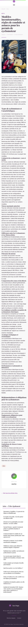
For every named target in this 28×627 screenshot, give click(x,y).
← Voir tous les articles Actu (9, 493)
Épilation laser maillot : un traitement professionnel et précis (14, 551)
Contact (19, 618)
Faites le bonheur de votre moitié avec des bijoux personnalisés (14, 577)
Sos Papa (15, 605)
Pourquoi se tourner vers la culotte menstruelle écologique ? (13, 541)
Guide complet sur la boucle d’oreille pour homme (14, 563)
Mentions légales (11, 618)
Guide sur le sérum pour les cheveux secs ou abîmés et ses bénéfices (13, 572)
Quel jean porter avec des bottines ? (13, 568)
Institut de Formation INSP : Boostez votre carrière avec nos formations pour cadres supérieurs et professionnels (13, 589)
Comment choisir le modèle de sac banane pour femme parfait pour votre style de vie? (14, 535)
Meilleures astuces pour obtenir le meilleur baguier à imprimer (13, 546)
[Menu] (14, 5)
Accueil (3, 9)
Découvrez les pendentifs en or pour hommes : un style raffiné (13, 522)
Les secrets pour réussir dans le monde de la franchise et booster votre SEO (14, 557)
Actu (7, 9)
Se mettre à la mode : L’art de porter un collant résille (13, 517)
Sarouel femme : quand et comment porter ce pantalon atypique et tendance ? (13, 528)
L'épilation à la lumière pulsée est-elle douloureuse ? (14, 582)
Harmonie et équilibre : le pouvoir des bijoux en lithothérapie (14, 512)
